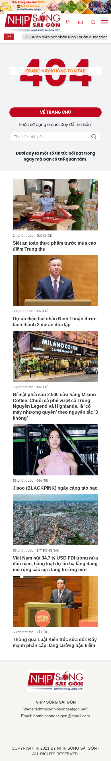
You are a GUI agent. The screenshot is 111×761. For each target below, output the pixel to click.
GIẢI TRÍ (42, 481)
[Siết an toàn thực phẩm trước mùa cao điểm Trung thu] (55, 204)
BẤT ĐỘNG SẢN (47, 550)
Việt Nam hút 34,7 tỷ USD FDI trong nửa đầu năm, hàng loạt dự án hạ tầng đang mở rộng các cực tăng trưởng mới (55, 564)
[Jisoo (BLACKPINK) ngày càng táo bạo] (55, 449)
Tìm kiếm (94, 137)
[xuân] (55, 7)
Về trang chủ (55, 112)
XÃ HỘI (41, 632)
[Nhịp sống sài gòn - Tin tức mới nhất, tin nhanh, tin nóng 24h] (32, 22)
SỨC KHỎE (44, 236)
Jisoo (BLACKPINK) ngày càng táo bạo (55, 488)
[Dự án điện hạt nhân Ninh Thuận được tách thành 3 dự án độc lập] (55, 280)
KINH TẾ (42, 311)
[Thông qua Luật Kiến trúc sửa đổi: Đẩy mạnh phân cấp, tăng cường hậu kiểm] (55, 601)
